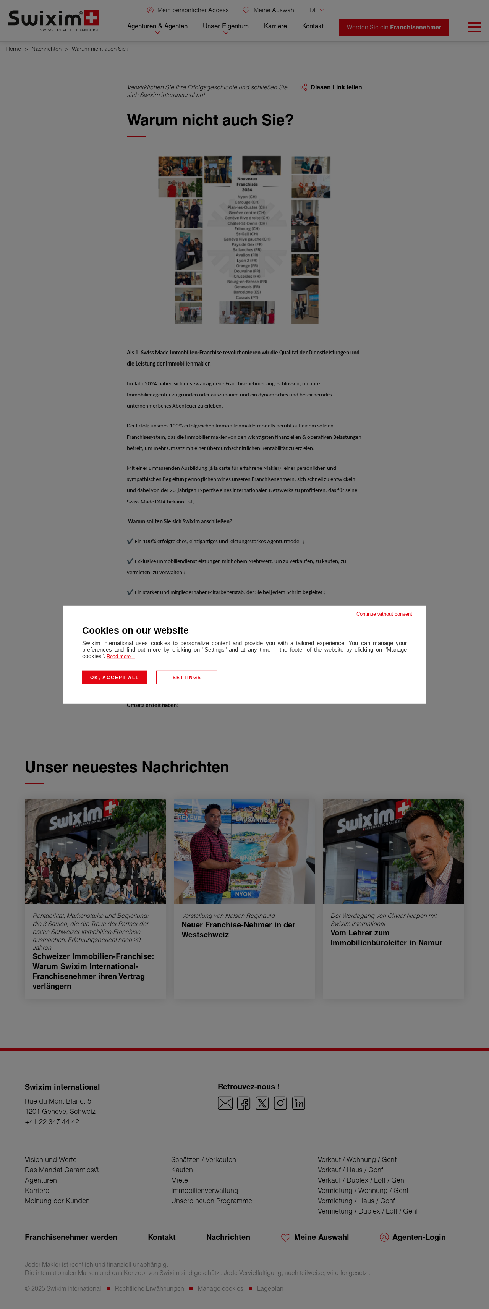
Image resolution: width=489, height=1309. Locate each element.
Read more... (121, 656)
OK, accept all (114, 677)
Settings (187, 677)
